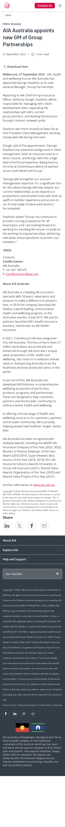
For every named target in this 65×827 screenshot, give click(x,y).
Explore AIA (10, 550)
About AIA (9, 540)
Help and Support (14, 559)
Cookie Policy (44, 705)
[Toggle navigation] (60, 5)
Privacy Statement (27, 705)
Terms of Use (9, 705)
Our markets (14, 574)
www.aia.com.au (44, 485)
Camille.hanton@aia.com (22, 274)
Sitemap (58, 705)
